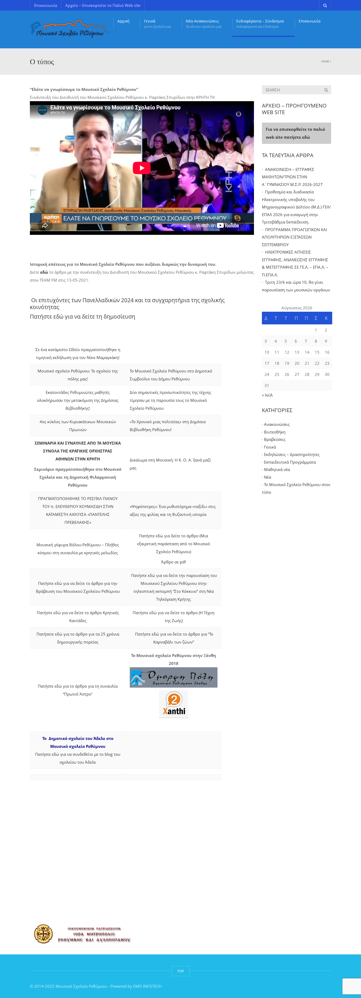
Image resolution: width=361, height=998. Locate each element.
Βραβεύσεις (274, 439)
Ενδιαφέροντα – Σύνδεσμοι (260, 23)
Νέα (267, 477)
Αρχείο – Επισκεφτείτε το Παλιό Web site (102, 5)
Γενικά (157, 23)
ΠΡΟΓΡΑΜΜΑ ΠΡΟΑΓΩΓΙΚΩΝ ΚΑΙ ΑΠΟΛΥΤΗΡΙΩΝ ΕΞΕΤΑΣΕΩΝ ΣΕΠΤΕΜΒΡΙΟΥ (294, 237)
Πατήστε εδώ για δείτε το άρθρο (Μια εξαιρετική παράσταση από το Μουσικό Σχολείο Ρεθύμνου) (173, 543)
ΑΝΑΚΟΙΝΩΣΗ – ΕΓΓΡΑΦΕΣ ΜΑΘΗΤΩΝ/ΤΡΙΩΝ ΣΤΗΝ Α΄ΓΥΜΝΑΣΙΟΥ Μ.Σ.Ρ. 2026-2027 (292, 177)
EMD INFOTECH (147, 986)
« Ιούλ (267, 395)
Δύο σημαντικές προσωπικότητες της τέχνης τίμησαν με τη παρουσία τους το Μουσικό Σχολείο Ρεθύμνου (170, 400)
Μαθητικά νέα (277, 469)
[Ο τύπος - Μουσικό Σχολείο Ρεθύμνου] (69, 29)
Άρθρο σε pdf (173, 562)
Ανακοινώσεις (277, 424)
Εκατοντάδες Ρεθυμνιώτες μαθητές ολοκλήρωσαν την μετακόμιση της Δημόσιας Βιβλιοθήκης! (77, 400)
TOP (180, 971)
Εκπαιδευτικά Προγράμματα (290, 462)
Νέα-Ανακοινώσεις (204, 23)
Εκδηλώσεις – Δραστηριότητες (292, 454)
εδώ (44, 272)
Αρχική (123, 21)
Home (325, 61)
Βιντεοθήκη (274, 432)
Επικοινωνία (45, 5)
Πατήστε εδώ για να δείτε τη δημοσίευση (82, 316)
